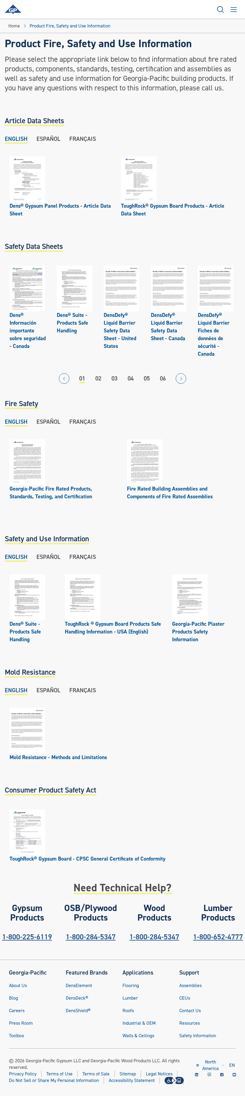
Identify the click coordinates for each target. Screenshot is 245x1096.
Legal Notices (159, 1074)
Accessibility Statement (132, 1080)
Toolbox (16, 1036)
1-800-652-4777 (218, 937)
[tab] (16, 139)
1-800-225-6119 (27, 937)
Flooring (130, 986)
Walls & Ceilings (138, 1036)
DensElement (79, 986)
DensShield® (78, 1011)
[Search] (220, 9)
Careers (16, 1011)
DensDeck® (77, 998)
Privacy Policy (22, 1074)
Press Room (21, 1023)
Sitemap (128, 1074)
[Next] (181, 378)
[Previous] (64, 378)
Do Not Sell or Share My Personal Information (54, 1080)
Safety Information (197, 1036)
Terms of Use (59, 1074)
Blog (13, 998)
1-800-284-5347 (91, 937)
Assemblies (190, 986)
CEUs (184, 998)
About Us (18, 986)
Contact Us (190, 1011)
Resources (189, 1023)
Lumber (130, 998)
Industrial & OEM (139, 1023)
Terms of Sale (96, 1074)
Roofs (128, 1011)
